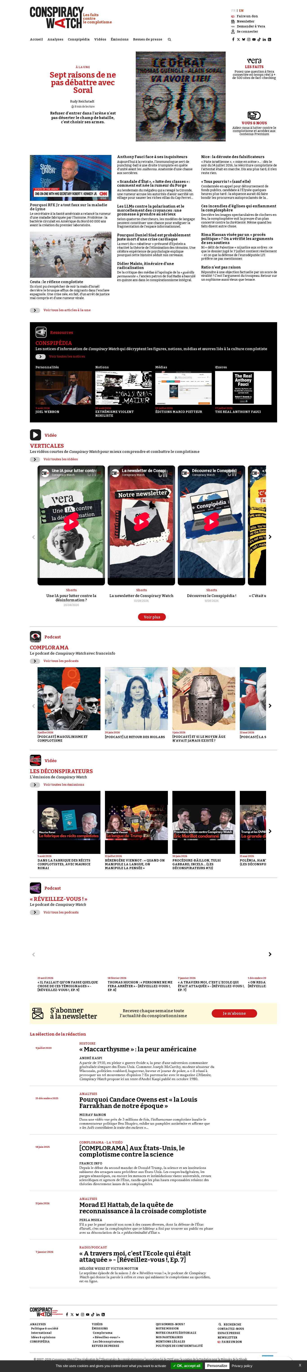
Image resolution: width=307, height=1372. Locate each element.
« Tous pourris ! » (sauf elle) (226, 181)
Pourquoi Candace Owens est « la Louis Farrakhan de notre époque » (138, 1103)
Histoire (87, 1043)
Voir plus (152, 617)
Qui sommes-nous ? (170, 1324)
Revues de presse (147, 39)
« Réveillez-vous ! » (106, 1337)
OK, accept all (188, 1366)
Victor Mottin (124, 1269)
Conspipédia (79, 39)
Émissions (120, 39)
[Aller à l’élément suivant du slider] (270, 537)
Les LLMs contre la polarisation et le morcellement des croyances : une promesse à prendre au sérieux (150, 210)
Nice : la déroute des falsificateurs (233, 157)
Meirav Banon (92, 1115)
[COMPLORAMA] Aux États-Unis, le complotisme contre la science (132, 1151)
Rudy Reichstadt (82, 101)
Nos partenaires (169, 1337)
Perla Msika (90, 1220)
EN (241, 11)
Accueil (36, 39)
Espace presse (229, 1333)
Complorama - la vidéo (101, 1142)
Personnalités (47, 367)
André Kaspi (90, 1058)
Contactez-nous (231, 1328)
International (41, 1332)
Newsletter (227, 1337)
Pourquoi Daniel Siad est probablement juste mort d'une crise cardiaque (154, 237)
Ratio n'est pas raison (221, 267)
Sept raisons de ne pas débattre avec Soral (83, 82)
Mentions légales (170, 1341)
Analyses (55, 39)
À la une (83, 67)
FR (233, 11)
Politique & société (44, 1328)
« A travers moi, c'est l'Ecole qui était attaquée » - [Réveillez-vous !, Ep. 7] (135, 1256)
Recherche (232, 1324)
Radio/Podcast (93, 1247)
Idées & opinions (43, 1337)
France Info (90, 1163)
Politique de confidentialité (179, 1345)
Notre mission (167, 1328)
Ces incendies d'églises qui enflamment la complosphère (238, 208)
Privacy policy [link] (242, 1366)
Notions (102, 367)
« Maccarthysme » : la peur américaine (137, 1049)
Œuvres (221, 367)
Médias (161, 367)
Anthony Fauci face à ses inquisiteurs (152, 157)
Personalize (217, 1366)
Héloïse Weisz (92, 1269)
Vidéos (100, 39)
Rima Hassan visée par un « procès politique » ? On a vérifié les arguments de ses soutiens (237, 239)
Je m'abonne (234, 1013)
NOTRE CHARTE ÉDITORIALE (176, 1332)
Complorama (102, 1332)
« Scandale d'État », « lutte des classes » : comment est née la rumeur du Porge (153, 183)
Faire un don (232, 1341)
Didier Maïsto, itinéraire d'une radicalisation (145, 266)
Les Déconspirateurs (108, 1341)
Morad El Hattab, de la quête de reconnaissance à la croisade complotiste (142, 1208)
